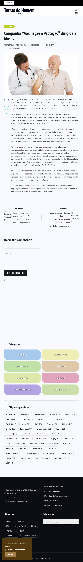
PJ (8, 443)
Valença (25, 458)
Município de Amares (52, 491)
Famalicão (27, 434)
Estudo (60, 429)
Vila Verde (60, 390)
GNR (25, 439)
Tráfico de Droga (49, 453)
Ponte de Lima (37, 443)
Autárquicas (12, 419)
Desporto (22, 366)
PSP (9, 448)
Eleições (67, 424)
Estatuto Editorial (51, 500)
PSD (66, 443)
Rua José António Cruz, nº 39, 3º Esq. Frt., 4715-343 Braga (20, 491)
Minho (61, 366)
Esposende (26, 429)
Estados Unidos (44, 429)
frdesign (48, 558)
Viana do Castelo (42, 458)
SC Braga (51, 448)
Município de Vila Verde (53, 487)
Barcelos (28, 419)
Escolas (10, 429)
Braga (58, 419)
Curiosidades (60, 355)
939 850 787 (11, 497)
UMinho (10, 458)
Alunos (25, 414)
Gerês (56, 434)
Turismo (67, 453)
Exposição (11, 434)
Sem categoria (11, 536)
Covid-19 (11, 424)
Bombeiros (43, 419)
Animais (70, 414)
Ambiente (55, 414)
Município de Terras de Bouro (56, 496)
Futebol (42, 434)
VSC (9, 463)
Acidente (11, 414)
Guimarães (40, 439)
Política (20, 443)
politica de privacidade (15, 549)
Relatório (23, 448)
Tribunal (32, 453)
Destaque (22, 526)
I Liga (55, 439)
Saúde (37, 448)
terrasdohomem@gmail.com (16, 501)
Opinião (60, 378)
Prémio (53, 443)
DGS (38, 424)
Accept (11, 554)
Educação (52, 424)
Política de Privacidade (53, 505)
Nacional (22, 378)
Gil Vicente (11, 439)
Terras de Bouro (22, 390)
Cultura (26, 424)
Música (69, 439)
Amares (22, 355)
